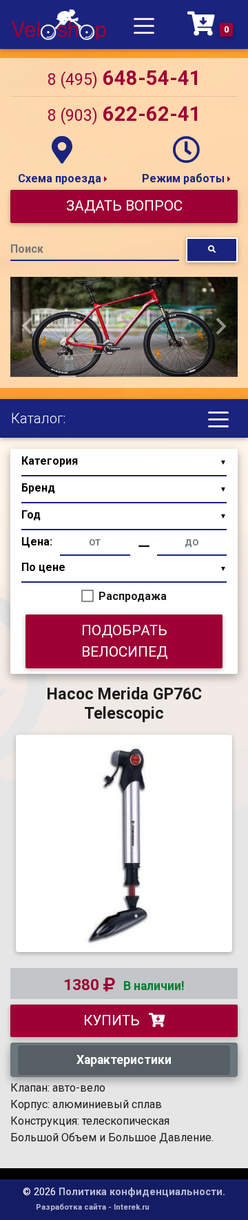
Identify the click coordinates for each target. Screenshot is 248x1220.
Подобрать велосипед (124, 641)
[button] (27, 326)
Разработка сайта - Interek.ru (92, 1207)
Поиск (26, 248)
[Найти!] (212, 250)
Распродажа (133, 596)
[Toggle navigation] (144, 25)
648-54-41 (124, 78)
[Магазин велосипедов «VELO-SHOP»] (58, 24)
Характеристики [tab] (124, 1060)
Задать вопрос (124, 205)
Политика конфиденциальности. (142, 1192)
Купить (113, 1020)
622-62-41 (124, 114)
